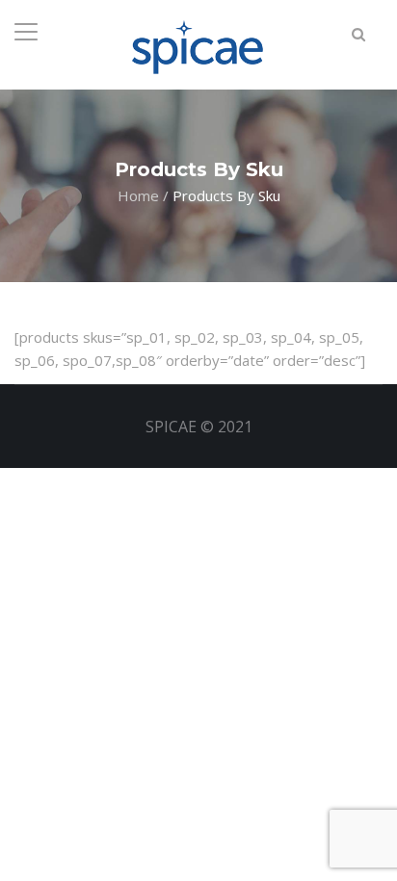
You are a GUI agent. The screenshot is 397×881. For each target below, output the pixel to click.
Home (138, 194)
